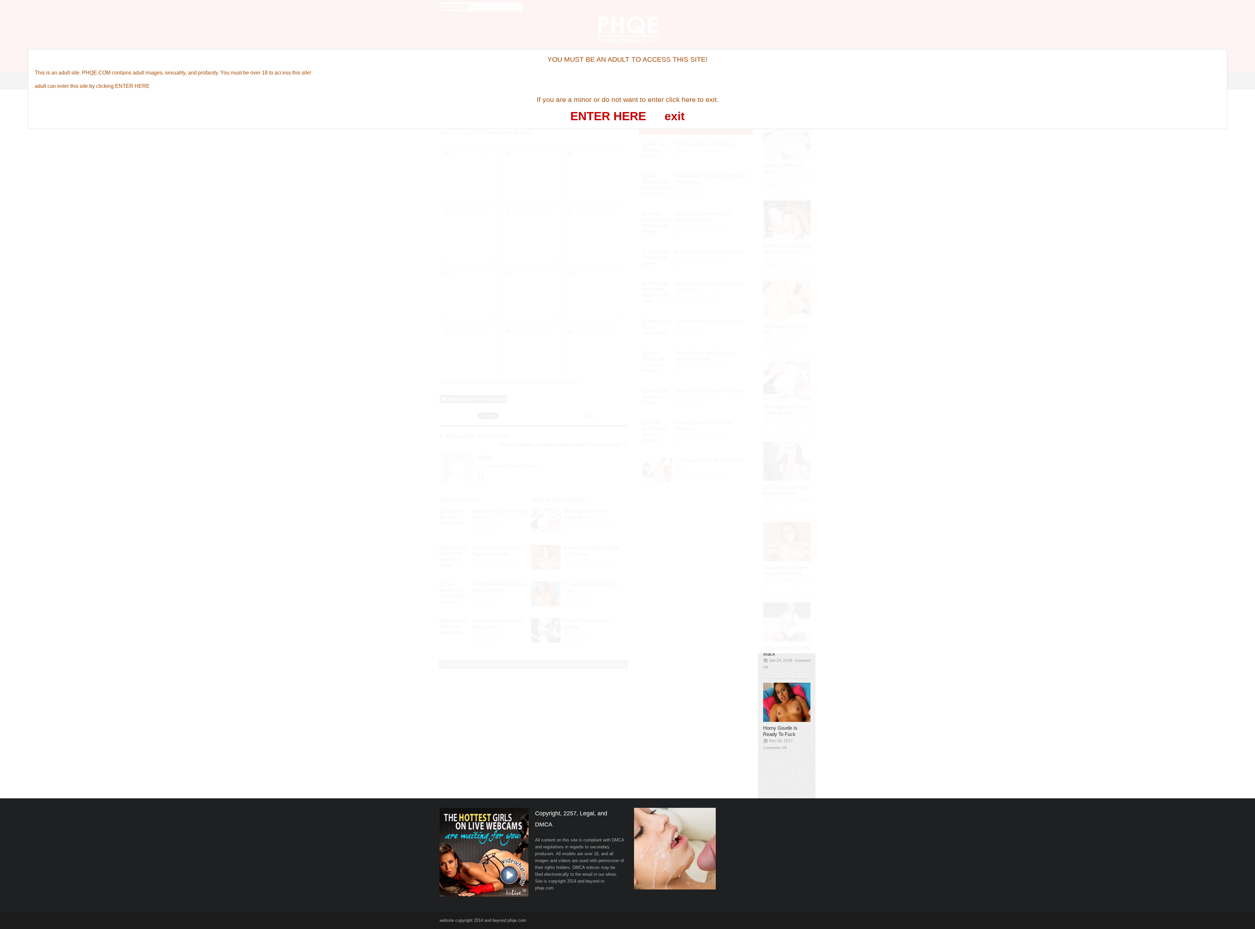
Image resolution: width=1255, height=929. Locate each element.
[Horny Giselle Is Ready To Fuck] (789, 702)
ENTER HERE (608, 116)
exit (674, 116)
